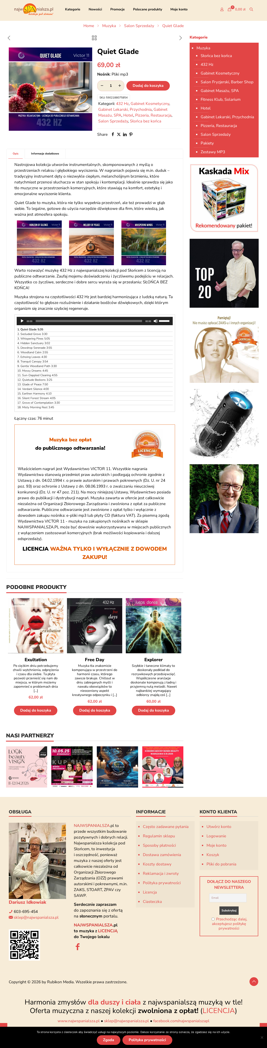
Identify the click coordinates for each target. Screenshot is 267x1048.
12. (34, 380)
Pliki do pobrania (221, 864)
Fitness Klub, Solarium (221, 99)
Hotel (128, 115)
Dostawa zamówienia (162, 855)
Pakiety (207, 143)
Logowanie (216, 836)
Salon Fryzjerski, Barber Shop (227, 82)
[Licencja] (224, 348)
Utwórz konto (219, 826)
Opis (15, 154)
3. (33, 339)
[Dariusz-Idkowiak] (224, 498)
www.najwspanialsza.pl (79, 1021)
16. (36, 398)
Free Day (94, 660)
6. (32, 352)
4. (33, 343)
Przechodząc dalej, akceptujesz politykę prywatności (229, 924)
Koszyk (213, 855)
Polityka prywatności (162, 883)
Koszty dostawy (157, 864)
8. (32, 361)
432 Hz (122, 103)
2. (32, 334)
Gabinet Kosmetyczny (150, 103)
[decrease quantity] (102, 85)
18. (35, 407)
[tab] (15, 153)
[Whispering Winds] (143, 242)
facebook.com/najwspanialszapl (181, 1021)
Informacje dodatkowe (45, 154)
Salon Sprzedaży (139, 26)
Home (88, 26)
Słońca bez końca (145, 121)
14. (33, 389)
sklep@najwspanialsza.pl (36, 917)
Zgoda (108, 1039)
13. (32, 384)
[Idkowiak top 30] (224, 273)
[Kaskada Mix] (224, 198)
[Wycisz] (156, 321)
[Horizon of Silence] (39, 242)
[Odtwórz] (22, 321)
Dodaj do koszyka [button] (35, 710)
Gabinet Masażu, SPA (220, 90)
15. (34, 394)
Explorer (153, 660)
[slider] (165, 320)
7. (32, 357)
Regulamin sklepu (159, 836)
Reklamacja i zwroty (161, 873)
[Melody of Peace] (91, 242)
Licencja (150, 892)
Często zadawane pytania (166, 826)
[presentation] (188, 767)
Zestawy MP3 (213, 152)
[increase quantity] (119, 85)
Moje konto (217, 845)
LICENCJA (219, 1011)
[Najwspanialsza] (34, 9)
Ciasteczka (152, 901)
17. (38, 403)
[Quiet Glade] (50, 89)
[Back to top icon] (253, 981)
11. (37, 375)
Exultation (36, 660)
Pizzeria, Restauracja (153, 115)
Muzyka (109, 26)
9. (37, 366)
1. (30, 329)
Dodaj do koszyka (148, 85)
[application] (95, 321)
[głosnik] (224, 423)
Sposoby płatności (159, 845)
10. (32, 371)
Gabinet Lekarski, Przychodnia (125, 109)
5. (34, 348)
